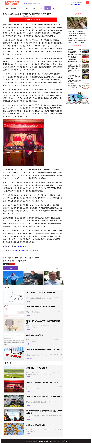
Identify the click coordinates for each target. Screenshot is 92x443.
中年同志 (77, 4)
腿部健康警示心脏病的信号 (34, 335)
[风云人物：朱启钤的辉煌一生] (54, 285)
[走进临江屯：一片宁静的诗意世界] (87, 28)
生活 (41, 8)
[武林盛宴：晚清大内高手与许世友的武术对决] (13, 285)
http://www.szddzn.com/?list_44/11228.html (24, 250)
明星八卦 (81, 4)
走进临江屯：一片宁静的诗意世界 (17, 261)
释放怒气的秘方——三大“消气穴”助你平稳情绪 (40, 292)
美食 (20, 8)
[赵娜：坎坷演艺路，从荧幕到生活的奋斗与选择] (33, 285)
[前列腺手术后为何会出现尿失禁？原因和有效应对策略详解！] (88, 28)
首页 (7, 8)
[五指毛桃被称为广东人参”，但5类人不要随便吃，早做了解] (76, 28)
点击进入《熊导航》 (33, 20)
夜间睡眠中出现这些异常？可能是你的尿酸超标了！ (42, 306)
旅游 (48, 8)
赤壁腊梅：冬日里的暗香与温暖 (35, 425)
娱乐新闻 (13, 8)
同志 (27, 8)
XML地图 (64, 441)
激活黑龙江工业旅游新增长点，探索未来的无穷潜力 (42, 382)
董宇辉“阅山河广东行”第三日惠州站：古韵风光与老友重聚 (23, 258)
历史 (54, 8)
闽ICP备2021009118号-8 (55, 441)
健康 (34, 8)
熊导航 (25, 3)
